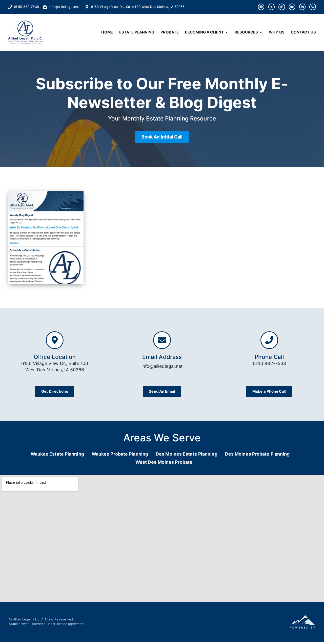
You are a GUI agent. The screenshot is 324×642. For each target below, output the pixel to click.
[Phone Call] (269, 340)
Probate (169, 32)
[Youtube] (292, 7)
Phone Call (269, 356)
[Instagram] (281, 7)
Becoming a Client (204, 32)
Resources (246, 32)
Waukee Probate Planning (120, 454)
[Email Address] (162, 340)
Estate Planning (136, 32)
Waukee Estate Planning (57, 454)
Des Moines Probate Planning (257, 454)
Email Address (162, 356)
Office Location (55, 356)
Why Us (277, 32)
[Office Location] (55, 340)
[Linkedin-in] (302, 7)
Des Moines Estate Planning (186, 454)
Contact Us (303, 32)
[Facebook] (261, 7)
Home (107, 32)
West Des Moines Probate (163, 462)
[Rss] (312, 7)
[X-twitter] (271, 7)
